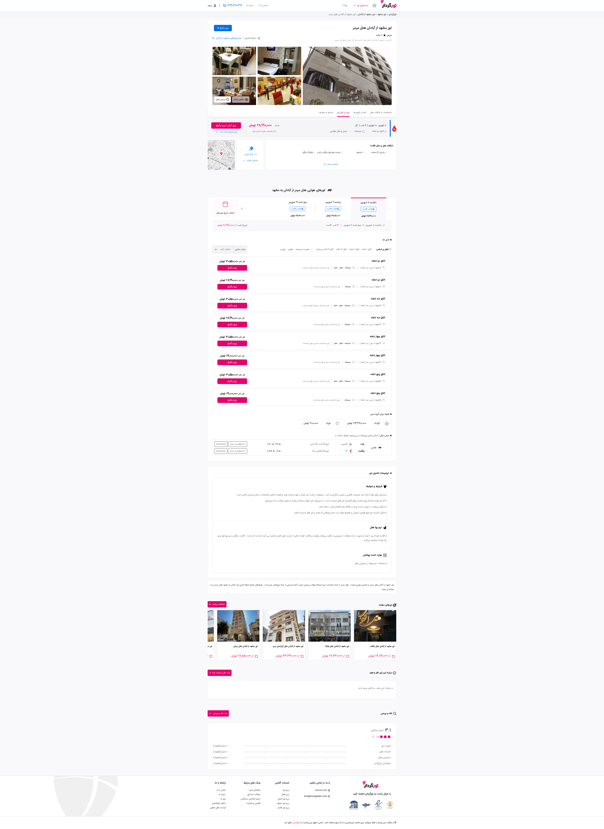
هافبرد (290, 249)
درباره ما (249, 5)
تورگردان (392, 14)
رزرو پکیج (232, 268)
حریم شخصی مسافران (250, 799)
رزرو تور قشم (283, 808)
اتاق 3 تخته (341, 249)
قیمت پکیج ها (360, 112)
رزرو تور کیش (283, 799)
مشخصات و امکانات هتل (381, 112)
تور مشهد (381, 14)
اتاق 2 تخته (354, 249)
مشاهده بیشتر (332, 164)
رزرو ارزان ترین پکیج (226, 125)
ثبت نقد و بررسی (220, 713)
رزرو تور (286, 790)
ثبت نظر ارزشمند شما (221, 673)
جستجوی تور (362, 5)
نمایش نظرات (252, 160)
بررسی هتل (221, 99)
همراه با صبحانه (302, 249)
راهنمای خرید (254, 790)
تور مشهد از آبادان (366, 14)
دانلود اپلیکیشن (219, 803)
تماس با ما (263, 5)
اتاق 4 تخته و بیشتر (325, 249)
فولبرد (282, 249)
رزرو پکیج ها (223, 28)
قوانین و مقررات (253, 803)
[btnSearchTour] (374, 5)
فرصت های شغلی (218, 808)
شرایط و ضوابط (326, 112)
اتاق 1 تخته (367, 249)
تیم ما (223, 799)
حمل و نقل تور (343, 112)
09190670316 (234, 5)
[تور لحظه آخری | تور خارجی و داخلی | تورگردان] (388, 4)
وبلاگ (344, 5)
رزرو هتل (285, 794)
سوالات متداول (253, 794)
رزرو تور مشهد (283, 803)
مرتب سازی (240, 249)
